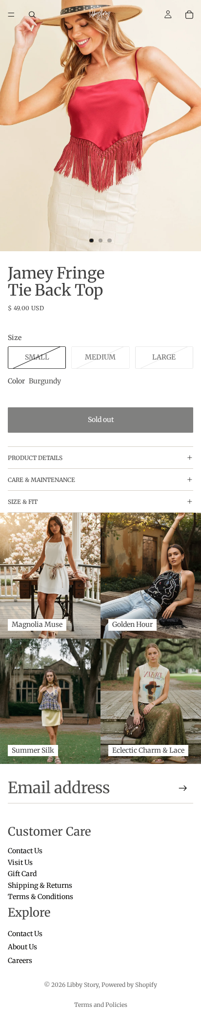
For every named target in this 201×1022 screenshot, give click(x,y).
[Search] (32, 14)
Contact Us (25, 851)
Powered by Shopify (129, 984)
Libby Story (83, 984)
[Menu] (11, 14)
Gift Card (22, 874)
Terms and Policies (100, 1004)
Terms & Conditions (40, 896)
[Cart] (189, 14)
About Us (22, 947)
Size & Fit (23, 501)
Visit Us (20, 862)
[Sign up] (183, 788)
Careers (20, 960)
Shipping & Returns (40, 885)
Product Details (35, 457)
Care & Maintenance (41, 479)
